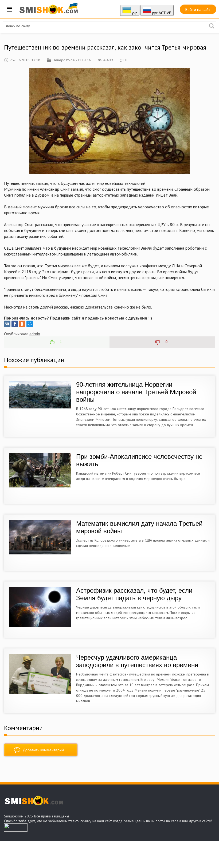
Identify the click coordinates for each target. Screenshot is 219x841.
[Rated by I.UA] (16, 830)
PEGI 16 (84, 60)
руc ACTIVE (161, 13)
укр (134, 13)
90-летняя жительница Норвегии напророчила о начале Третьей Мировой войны (136, 392)
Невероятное (64, 60)
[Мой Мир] (29, 324)
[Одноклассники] (22, 324)
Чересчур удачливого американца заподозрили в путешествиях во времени (137, 661)
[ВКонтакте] (7, 324)
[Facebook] (14, 324)
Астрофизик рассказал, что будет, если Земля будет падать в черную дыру (134, 594)
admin (34, 333)
